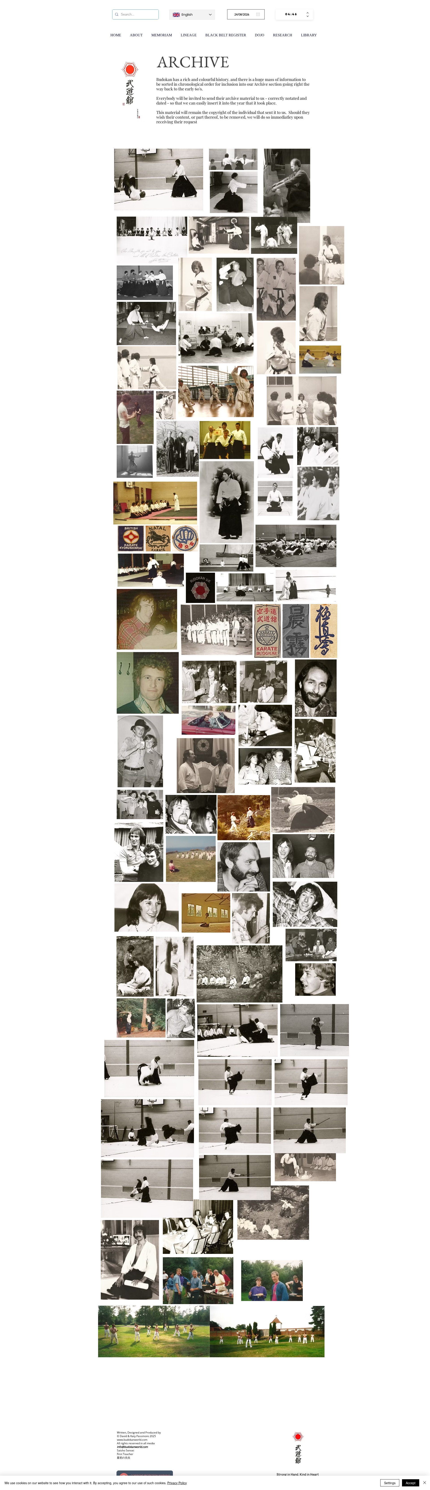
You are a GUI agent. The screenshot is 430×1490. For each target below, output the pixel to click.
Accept (410, 1483)
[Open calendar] (258, 14)
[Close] (424, 1482)
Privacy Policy (177, 1483)
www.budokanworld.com (132, 1440)
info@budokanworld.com (132, 1447)
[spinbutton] (291, 14)
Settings (390, 1483)
